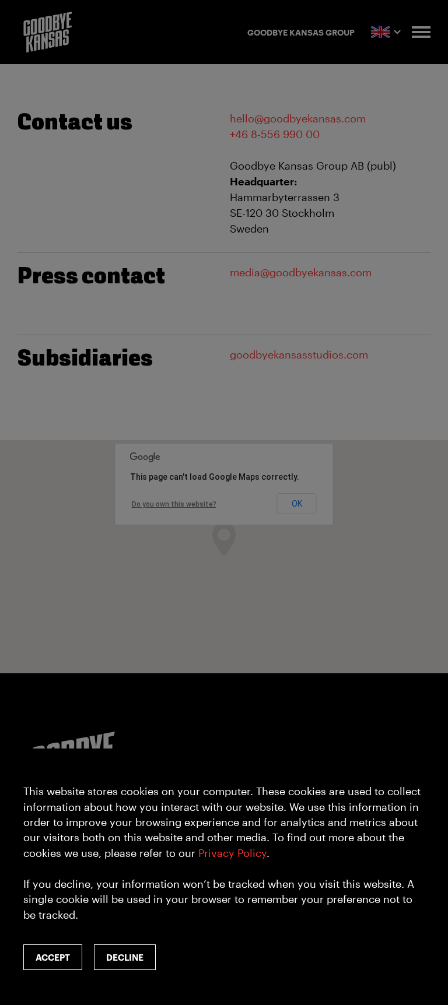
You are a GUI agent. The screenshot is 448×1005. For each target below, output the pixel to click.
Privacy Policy (232, 853)
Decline (125, 957)
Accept (53, 957)
